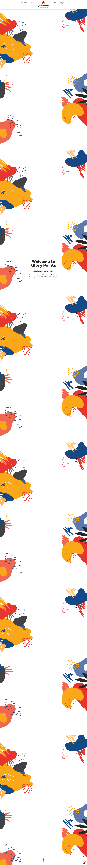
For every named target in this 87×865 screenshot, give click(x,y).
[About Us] (26, 2)
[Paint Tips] (52, 2)
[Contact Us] (61, 2)
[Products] (35, 2)
